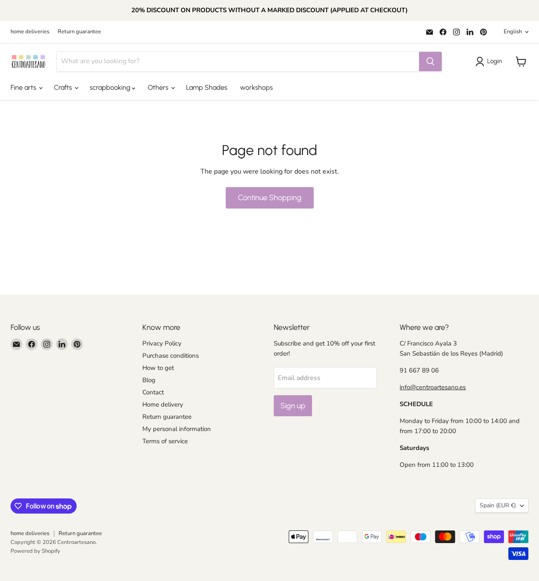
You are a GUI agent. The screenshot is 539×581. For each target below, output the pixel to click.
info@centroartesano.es (433, 387)
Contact (153, 392)
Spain (498, 505)
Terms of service (165, 441)
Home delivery (162, 404)
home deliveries (30, 32)
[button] (490, 61)
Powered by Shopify (35, 551)
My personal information (176, 429)
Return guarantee (79, 32)
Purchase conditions (170, 355)
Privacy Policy (161, 343)
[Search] (430, 61)
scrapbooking (111, 87)
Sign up (292, 405)
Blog (148, 380)
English (513, 31)
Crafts (64, 87)
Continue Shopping (270, 197)
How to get (158, 368)
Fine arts (24, 87)
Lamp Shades (206, 87)
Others (159, 87)
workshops (256, 87)
